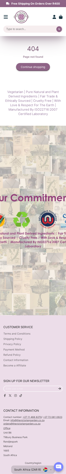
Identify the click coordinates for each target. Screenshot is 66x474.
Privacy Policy (12, 344)
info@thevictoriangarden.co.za (27, 420)
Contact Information (15, 360)
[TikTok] (20, 395)
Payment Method (14, 349)
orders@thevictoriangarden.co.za (21, 423)
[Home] (21, 17)
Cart (61, 17)
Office (6, 428)
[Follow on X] (10, 395)
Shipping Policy (12, 339)
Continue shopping (33, 67)
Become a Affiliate (14, 365)
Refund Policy (12, 354)
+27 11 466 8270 (32, 417)
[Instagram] (15, 395)
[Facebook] (4, 395)
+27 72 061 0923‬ (52, 417)
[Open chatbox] (58, 467)
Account (54, 17)
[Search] (59, 29)
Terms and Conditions (16, 333)
